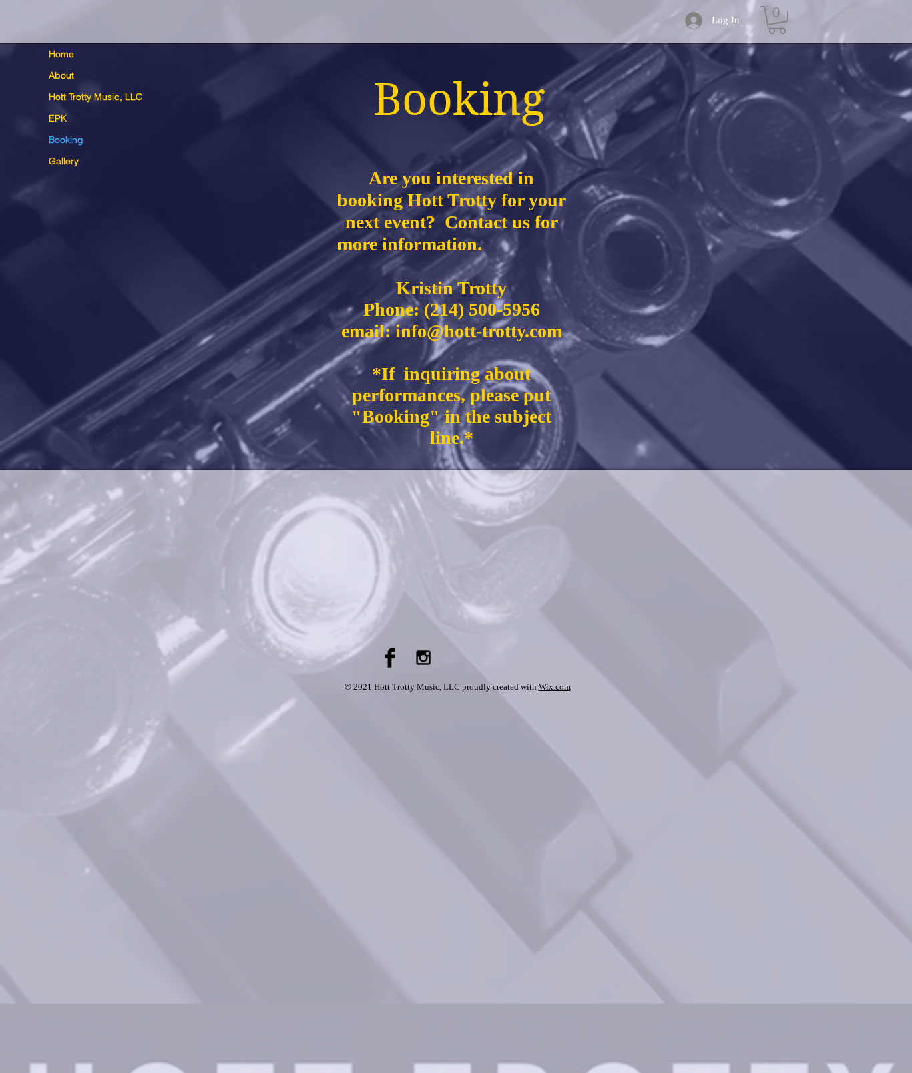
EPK (58, 118)
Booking (66, 140)
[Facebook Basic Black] (390, 658)
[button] (777, 20)
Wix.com (555, 687)
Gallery (64, 161)
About (61, 75)
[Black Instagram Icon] (423, 658)
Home (61, 54)
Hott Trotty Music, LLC (95, 97)
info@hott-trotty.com (478, 330)
